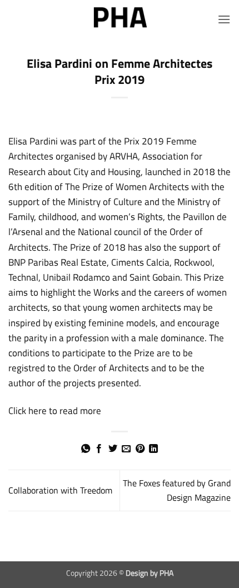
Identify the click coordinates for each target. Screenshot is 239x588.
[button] (224, 19)
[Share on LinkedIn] (153, 449)
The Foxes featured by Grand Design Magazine (177, 490)
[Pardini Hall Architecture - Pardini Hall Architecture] (119, 19)
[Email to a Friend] (126, 449)
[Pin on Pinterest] (140, 449)
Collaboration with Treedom (60, 490)
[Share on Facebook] (98, 449)
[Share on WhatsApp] (85, 449)
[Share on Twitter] (112, 449)
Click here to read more (54, 410)
